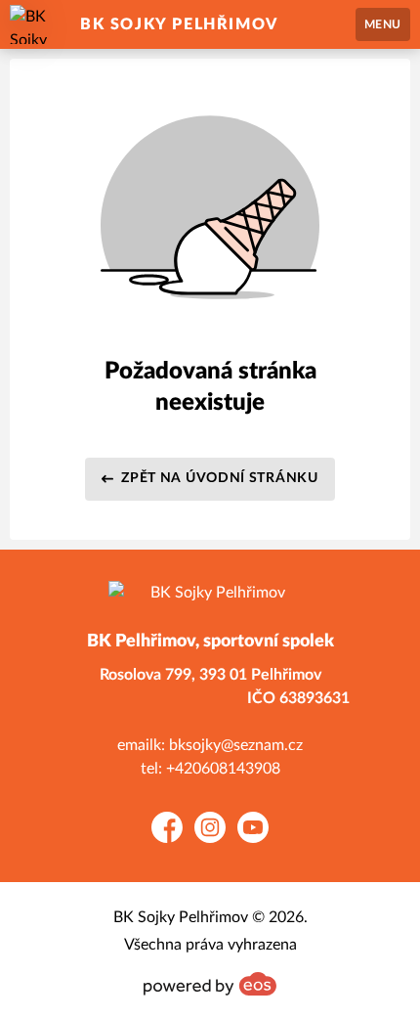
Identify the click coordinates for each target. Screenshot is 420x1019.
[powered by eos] (210, 984)
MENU (382, 24)
